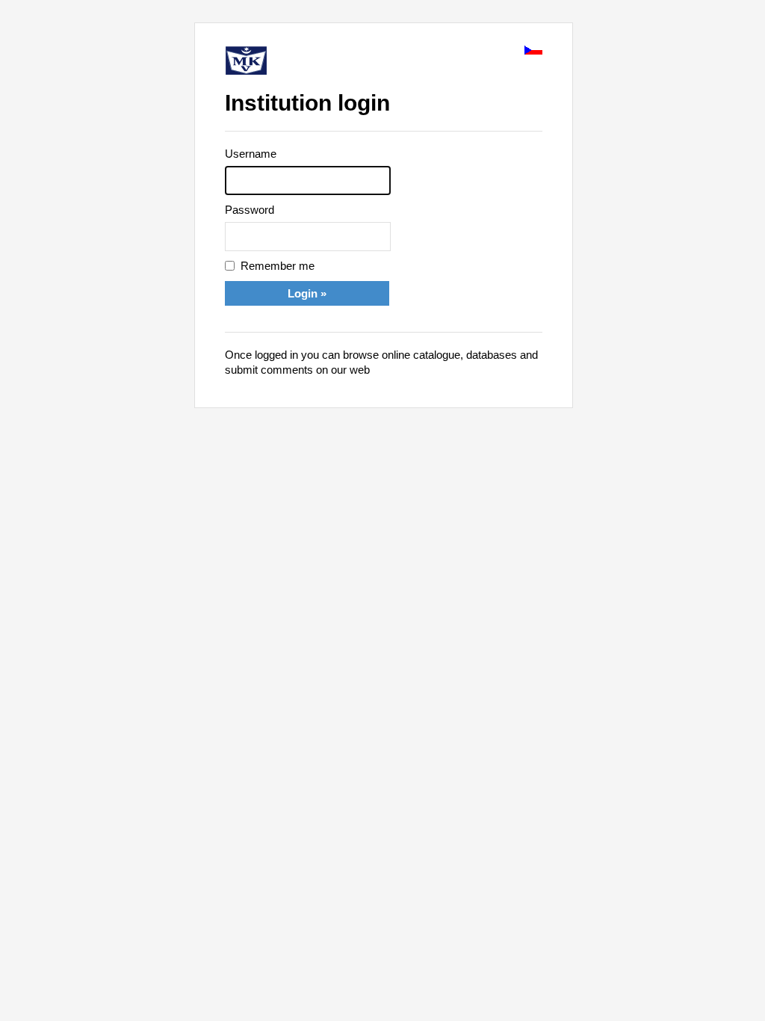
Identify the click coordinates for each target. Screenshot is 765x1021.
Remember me (278, 265)
